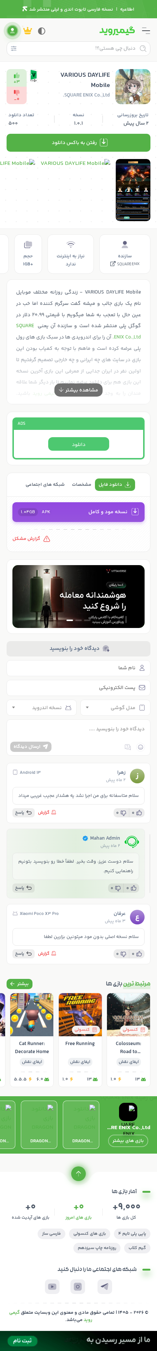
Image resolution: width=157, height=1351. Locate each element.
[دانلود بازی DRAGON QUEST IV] (81, 1124)
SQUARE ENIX (128, 265)
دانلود (78, 445)
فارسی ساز (51, 1233)
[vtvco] (78, 1341)
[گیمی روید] (117, 31)
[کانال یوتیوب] (52, 1286)
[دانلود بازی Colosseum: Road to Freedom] (128, 1040)
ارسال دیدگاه (27, 746)
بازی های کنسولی (89, 1233)
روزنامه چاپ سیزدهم (97, 1248)
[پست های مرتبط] (19, 984)
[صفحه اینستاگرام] (77, 1286)
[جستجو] (143, 48)
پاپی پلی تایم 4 (132, 1233)
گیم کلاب (137, 1248)
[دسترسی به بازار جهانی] (78, 596)
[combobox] (115, 708)
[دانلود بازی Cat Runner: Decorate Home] (31, 1040)
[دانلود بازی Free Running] (80, 1040)
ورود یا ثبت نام (12, 31)
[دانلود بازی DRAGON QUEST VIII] (39, 1124)
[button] (87, 620)
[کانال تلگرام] (104, 1286)
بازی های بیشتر (128, 1140)
